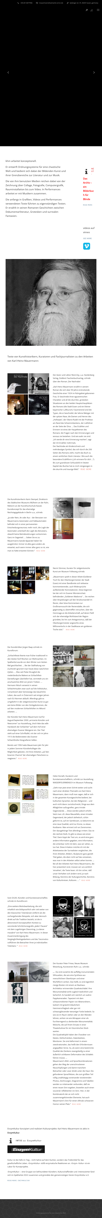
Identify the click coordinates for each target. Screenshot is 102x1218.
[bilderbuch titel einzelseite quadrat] (39, 404)
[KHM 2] (84, 655)
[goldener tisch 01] (14, 587)
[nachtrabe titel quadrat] (17, 383)
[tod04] (63, 927)
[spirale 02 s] (28, 809)
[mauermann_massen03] (39, 972)
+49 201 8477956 (26, 3)
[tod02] (84, 927)
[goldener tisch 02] (42, 573)
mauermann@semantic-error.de (51, 3)
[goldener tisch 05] (28, 587)
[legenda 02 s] (28, 781)
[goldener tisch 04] (14, 573)
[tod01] (84, 906)
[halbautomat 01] (84, 508)
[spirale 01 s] (14, 809)
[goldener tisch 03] (28, 573)
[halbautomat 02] (63, 508)
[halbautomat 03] (63, 529)
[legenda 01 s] (14, 781)
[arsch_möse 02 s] (42, 795)
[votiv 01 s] (42, 781)
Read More (87, 205)
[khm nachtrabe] (39, 383)
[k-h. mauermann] (63, 677)
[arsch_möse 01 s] (28, 795)
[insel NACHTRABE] (17, 404)
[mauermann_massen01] (17, 972)
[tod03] (63, 906)
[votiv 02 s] (14, 795)
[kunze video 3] (84, 677)
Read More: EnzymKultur (18, 1180)
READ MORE (85, 469)
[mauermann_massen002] (17, 993)
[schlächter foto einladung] (63, 655)
